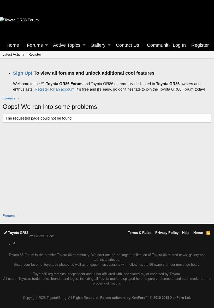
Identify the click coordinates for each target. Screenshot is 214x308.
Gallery (98, 45)
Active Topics (66, 45)
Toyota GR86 (17, 233)
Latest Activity (13, 54)
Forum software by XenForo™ (145, 298)
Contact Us (127, 45)
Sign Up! (22, 73)
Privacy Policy (167, 233)
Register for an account (54, 89)
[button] (46, 45)
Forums (35, 45)
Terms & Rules (139, 233)
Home (13, 45)
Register (34, 54)
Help (185, 233)
